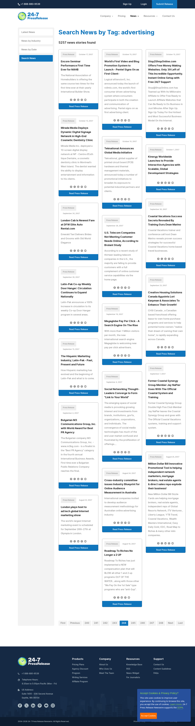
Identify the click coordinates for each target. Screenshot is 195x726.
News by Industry (31, 41)
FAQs (156, 673)
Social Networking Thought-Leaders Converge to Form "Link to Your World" (121, 393)
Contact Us (168, 16)
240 (87, 623)
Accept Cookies (148, 715)
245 (133, 623)
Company (105, 659)
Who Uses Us (105, 669)
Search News (28, 58)
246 (142, 623)
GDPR (180, 707)
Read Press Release (78, 107)
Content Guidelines (162, 669)
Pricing (121, 16)
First (63, 623)
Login (144, 4)
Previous (75, 623)
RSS (128, 669)
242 (105, 623)
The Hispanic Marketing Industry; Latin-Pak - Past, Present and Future (77, 360)
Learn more (175, 704)
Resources (133, 659)
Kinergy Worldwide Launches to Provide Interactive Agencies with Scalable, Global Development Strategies (164, 165)
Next (170, 623)
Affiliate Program (80, 682)
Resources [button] (150, 16)
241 (96, 623)
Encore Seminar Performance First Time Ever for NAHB (75, 65)
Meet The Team (106, 673)
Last (180, 623)
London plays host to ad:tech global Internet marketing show (75, 511)
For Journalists (133, 678)
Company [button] (105, 16)
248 (161, 623)
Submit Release (164, 4)
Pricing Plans (78, 665)
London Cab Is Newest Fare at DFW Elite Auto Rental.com (78, 224)
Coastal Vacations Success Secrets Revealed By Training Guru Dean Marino (165, 220)
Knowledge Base (134, 665)
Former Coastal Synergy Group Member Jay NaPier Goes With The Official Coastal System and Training (164, 389)
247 (152, 623)
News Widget (132, 673)
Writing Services (80, 678)
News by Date (29, 49)
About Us (103, 665)
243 (114, 623)
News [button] (133, 16)
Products (77, 659)
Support (158, 659)
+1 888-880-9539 (30, 4)
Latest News (28, 32)
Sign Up (127, 4)
